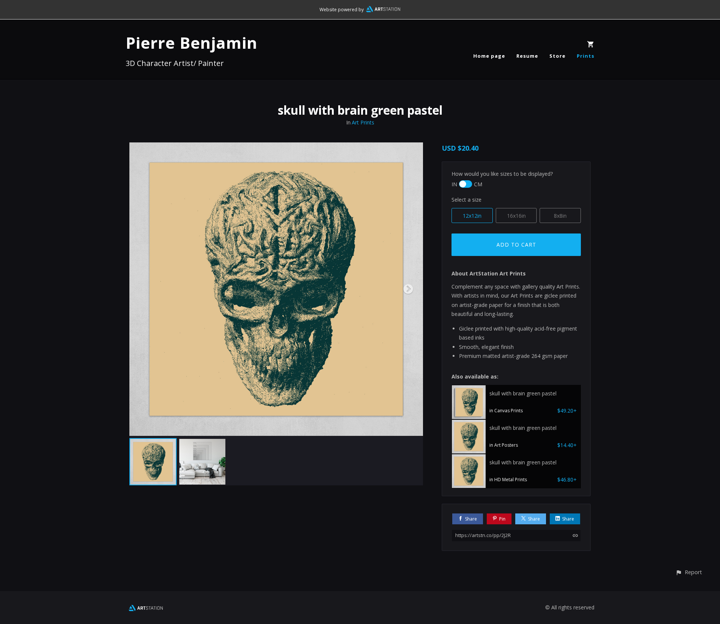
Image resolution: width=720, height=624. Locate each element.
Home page (489, 55)
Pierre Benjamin (192, 42)
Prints (585, 55)
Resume (527, 55)
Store (557, 55)
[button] (688, 572)
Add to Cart (516, 244)
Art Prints (363, 122)
